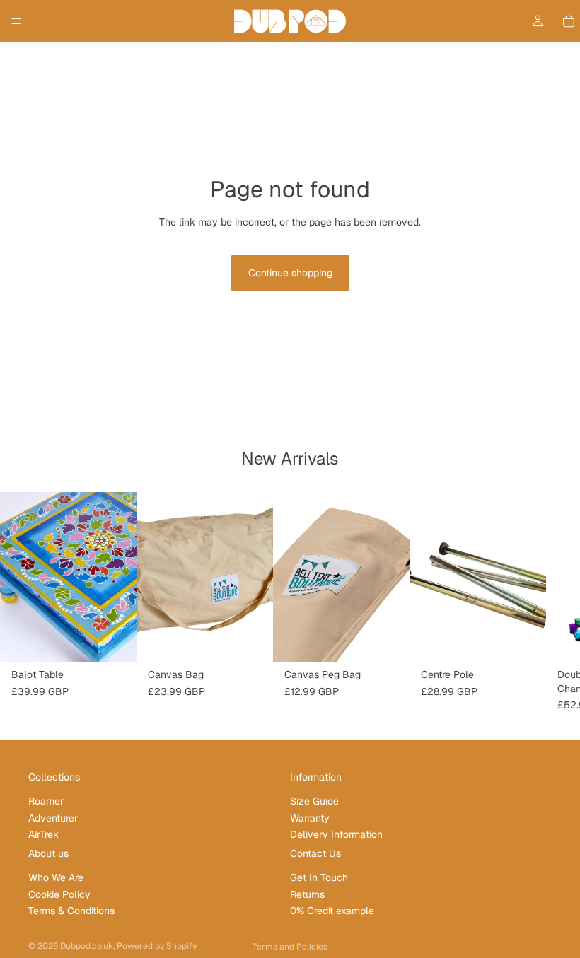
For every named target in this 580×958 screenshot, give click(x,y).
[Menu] (16, 21)
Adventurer (53, 818)
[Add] (114, 640)
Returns (307, 894)
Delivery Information (336, 834)
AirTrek (43, 834)
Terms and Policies (290, 946)
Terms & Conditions (71, 910)
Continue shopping (290, 273)
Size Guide (314, 801)
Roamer (46, 801)
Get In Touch (319, 878)
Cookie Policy (59, 894)
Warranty (310, 818)
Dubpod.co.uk (86, 946)
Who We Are (55, 878)
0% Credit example (332, 910)
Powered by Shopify (157, 946)
